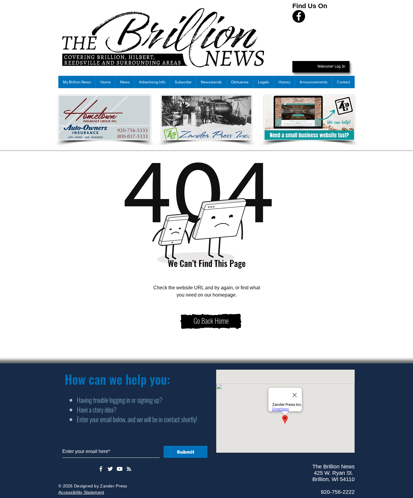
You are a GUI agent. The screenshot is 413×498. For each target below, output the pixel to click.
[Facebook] (298, 16)
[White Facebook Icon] (100, 468)
